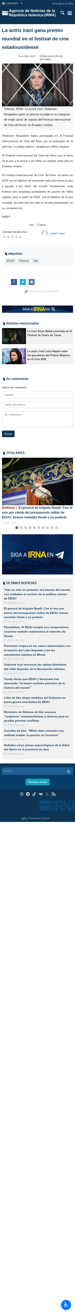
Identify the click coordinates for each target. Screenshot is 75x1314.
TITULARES (15, 453)
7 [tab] (43, 528)
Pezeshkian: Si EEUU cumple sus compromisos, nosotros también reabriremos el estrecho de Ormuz (36, 631)
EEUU (10, 260)
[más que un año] (14, 336)
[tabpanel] (37, 491)
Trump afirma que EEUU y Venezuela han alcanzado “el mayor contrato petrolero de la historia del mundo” (34, 683)
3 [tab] (25, 528)
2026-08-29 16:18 (15, 621)
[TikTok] (34, 794)
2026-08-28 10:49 (15, 739)
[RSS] (53, 794)
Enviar (8, 433)
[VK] (40, 794)
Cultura (42, 224)
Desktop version (37, 782)
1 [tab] (16, 528)
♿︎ (66, 1304)
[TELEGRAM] (28, 794)
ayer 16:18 (10, 522)
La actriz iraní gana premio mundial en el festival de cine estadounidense (35, 39)
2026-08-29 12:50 (15, 659)
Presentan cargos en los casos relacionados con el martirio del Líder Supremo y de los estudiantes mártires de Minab (37, 650)
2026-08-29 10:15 (15, 692)
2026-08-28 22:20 (15, 706)
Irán (31, 224)
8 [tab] (47, 528)
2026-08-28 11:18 (15, 725)
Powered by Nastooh (39, 818)
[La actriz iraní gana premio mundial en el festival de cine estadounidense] (37, 85)
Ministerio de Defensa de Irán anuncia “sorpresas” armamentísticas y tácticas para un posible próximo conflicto (36, 716)
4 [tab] (30, 528)
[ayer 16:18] (37, 481)
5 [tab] (34, 528)
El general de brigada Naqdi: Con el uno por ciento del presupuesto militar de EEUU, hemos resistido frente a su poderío (37, 512)
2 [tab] (21, 528)
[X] (47, 794)
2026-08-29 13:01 (15, 640)
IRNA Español (32, 13)
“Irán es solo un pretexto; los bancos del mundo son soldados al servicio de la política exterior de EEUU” (37, 594)
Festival (23, 260)
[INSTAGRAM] (21, 794)
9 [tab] (52, 528)
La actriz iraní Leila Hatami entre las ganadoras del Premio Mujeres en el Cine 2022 (48, 355)
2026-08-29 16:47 (15, 603)
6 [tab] (38, 528)
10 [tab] (56, 528)
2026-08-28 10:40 (15, 754)
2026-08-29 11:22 (15, 673)
